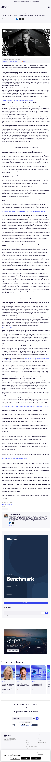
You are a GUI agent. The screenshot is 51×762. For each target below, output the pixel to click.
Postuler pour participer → (13, 650)
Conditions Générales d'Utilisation (31, 746)
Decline (25, 758)
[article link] (8, 680)
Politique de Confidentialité (30, 748)
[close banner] (48, 2)
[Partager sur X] (20, 19)
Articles (27, 740)
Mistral (24, 61)
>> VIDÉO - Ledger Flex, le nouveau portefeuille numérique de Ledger (17, 100)
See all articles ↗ (12, 525)
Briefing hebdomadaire (42, 742)
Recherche (40, 736)
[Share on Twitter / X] (13, 523)
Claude (10, 61)
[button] (45, 7)
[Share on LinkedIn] (10, 523)
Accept (36, 758)
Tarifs (39, 744)
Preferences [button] (19, 755)
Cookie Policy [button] (40, 754)
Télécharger (43, 2)
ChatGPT (6, 61)
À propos (27, 736)
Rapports (27, 742)
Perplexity (16, 61)
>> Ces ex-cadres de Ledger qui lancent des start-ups (14, 327)
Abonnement (28, 738)
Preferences (15, 758)
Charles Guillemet (7, 504)
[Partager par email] (23, 19)
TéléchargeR (26, 602)
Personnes (27, 744)
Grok (20, 61)
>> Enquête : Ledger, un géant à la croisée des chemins (14, 458)
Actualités (40, 740)
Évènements (40, 738)
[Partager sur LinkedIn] (17, 19)
